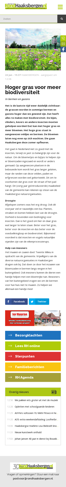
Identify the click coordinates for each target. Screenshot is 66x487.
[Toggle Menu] (60, 7)
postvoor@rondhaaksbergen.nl (33, 478)
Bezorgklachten (28, 335)
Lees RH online (27, 346)
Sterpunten (24, 356)
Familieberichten (29, 367)
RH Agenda (23, 377)
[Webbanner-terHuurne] (33, 318)
